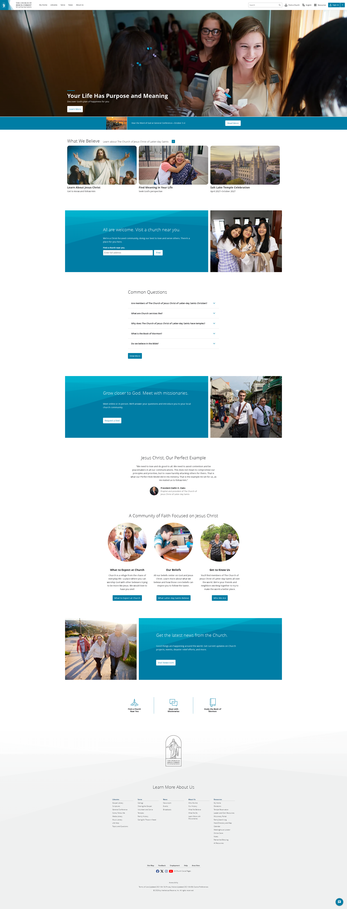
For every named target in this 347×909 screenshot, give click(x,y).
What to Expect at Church (127, 598)
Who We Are (219, 598)
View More (135, 355)
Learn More (75, 109)
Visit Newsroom (166, 662)
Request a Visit (112, 420)
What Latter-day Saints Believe (173, 598)
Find (158, 253)
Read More (233, 123)
